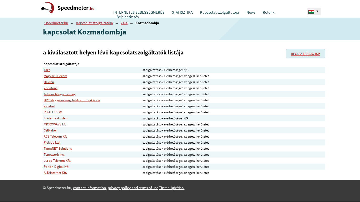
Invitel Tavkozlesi (55, 118)
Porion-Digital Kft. (56, 166)
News (250, 12)
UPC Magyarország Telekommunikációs (72, 100)
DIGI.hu (49, 82)
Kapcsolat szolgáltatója (219, 12)
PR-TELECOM (53, 112)
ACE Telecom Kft (55, 136)
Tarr (47, 70)
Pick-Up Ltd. (52, 142)
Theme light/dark (171, 188)
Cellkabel (50, 130)
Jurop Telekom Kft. (57, 160)
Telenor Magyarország (60, 94)
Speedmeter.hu (56, 23)
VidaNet (49, 106)
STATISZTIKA (182, 12)
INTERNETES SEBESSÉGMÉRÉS (138, 12)
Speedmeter (76, 7)
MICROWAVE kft (55, 124)
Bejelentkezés (127, 16)
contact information (89, 187)
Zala (124, 23)
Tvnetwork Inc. (54, 154)
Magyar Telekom (55, 76)
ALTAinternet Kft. (55, 172)
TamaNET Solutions (58, 148)
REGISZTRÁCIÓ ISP (305, 53)
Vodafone (50, 88)
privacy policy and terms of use (133, 187)
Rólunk (268, 12)
